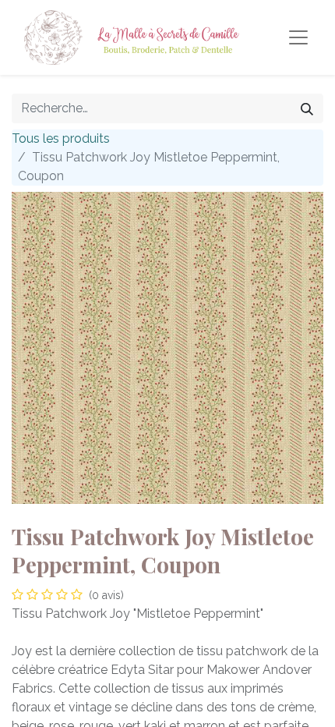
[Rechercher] (307, 108)
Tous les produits (61, 138)
